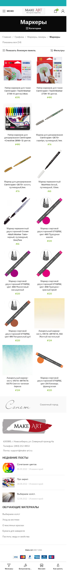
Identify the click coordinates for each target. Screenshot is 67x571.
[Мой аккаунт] (63, 11)
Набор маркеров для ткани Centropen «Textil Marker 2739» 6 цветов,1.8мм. (17, 90)
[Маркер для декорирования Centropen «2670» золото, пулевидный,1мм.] (17, 164)
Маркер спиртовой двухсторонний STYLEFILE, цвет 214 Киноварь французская (49, 382)
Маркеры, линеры (36, 36)
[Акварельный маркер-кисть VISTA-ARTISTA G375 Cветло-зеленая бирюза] (17, 360)
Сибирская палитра (19, 404)
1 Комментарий (35, 469)
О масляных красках (13, 525)
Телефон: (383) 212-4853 (16, 446)
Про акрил (22, 479)
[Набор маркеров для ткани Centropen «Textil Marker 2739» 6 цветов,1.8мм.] (17, 70)
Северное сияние (51, 404)
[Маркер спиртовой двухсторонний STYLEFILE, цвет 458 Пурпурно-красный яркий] (49, 263)
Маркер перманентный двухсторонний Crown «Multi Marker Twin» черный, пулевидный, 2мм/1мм (18, 234)
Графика (19, 36)
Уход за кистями (10, 519)
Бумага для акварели (13, 530)
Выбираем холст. (26, 494)
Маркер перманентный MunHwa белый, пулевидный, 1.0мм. (49, 184)
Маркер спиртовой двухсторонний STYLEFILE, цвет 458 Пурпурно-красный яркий (49, 285)
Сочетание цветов (26, 464)
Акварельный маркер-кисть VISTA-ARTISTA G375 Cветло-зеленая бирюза (17, 382)
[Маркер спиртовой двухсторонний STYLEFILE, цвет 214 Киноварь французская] (49, 360)
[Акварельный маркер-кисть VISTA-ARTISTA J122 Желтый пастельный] (49, 313)
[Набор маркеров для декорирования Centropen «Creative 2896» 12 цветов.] (17, 117)
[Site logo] (33, 10)
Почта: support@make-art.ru (17, 450)
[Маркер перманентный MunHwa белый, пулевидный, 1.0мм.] (49, 164)
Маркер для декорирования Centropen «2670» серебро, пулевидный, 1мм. (49, 137)
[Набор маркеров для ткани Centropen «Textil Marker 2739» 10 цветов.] (49, 70)
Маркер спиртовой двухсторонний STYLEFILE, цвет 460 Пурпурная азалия (49, 233)
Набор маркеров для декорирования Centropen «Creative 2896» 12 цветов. (17, 137)
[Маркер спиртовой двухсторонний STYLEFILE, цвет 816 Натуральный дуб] (17, 313)
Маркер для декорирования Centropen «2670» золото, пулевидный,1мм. (17, 184)
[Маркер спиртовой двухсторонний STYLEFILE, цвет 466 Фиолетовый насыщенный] (17, 263)
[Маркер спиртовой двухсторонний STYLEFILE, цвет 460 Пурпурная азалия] (49, 211)
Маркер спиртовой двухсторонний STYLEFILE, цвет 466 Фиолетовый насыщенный (17, 285)
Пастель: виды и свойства (15, 536)
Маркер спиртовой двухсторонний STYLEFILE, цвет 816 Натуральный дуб (18, 334)
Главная (6, 36)
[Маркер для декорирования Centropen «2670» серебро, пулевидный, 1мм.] (49, 117)
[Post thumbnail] (8, 468)
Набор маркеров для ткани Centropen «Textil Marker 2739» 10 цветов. (49, 90)
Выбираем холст (11, 514)
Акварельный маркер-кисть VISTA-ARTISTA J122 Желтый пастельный (49, 334)
